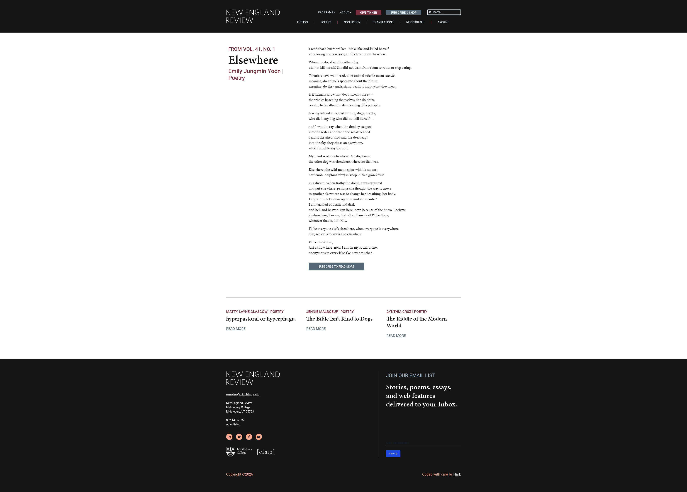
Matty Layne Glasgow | (248, 311)
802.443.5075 (235, 420)
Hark (457, 474)
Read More (235, 328)
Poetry (236, 77)
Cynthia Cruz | (400, 311)
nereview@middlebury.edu (242, 394)
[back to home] (253, 16)
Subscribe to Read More (336, 266)
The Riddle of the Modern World (416, 322)
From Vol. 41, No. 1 (251, 48)
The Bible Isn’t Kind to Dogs (339, 319)
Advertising (233, 424)
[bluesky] (239, 437)
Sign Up (393, 453)
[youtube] (259, 437)
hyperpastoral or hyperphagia (261, 319)
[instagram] (229, 437)
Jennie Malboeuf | (323, 311)
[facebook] (249, 437)
